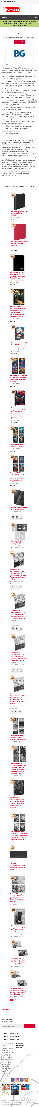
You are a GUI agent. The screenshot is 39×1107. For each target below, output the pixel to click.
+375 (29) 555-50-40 (11, 1039)
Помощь (19, 1047)
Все (19, 1003)
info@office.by (6, 1073)
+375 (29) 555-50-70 (11, 1036)
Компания (19, 1043)
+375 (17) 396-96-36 (10, 1)
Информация (20, 1045)
